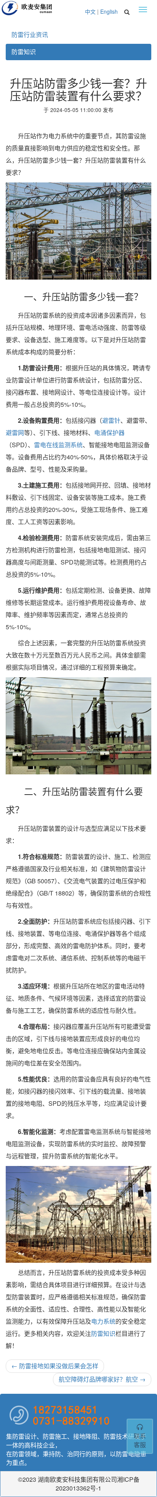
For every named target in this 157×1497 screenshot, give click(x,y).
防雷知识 (23, 51)
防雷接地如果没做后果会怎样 (54, 1365)
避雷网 (15, 432)
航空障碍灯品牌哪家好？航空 (102, 1379)
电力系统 (103, 1321)
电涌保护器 (109, 432)
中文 (90, 11)
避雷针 (111, 420)
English (109, 11)
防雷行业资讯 (29, 34)
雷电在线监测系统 (58, 444)
